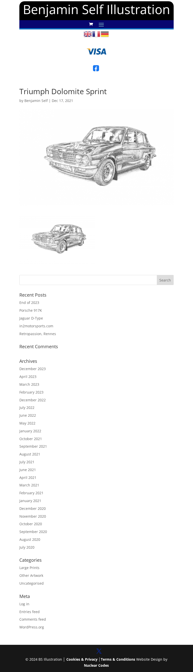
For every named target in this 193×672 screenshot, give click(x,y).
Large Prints (29, 567)
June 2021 (27, 469)
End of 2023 (29, 302)
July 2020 (26, 547)
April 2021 (27, 477)
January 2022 (30, 431)
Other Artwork (31, 575)
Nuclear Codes (96, 665)
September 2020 (33, 531)
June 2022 (27, 415)
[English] (88, 33)
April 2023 (27, 376)
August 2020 (29, 539)
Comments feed (32, 619)
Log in (24, 604)
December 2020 (32, 508)
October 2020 (30, 523)
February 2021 (31, 492)
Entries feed (29, 611)
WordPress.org (31, 627)
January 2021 (30, 500)
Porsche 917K (30, 310)
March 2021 (29, 485)
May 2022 (27, 423)
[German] (105, 33)
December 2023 (32, 368)
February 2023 (31, 392)
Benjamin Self (36, 100)
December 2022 (32, 400)
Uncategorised (31, 583)
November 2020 (32, 516)
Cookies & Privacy (82, 659)
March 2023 (29, 384)
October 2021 (30, 438)
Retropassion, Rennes (37, 333)
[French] (96, 33)
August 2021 (29, 454)
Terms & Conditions (118, 659)
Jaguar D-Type (31, 318)
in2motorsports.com (36, 326)
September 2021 (33, 446)
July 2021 (26, 461)
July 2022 (26, 407)
